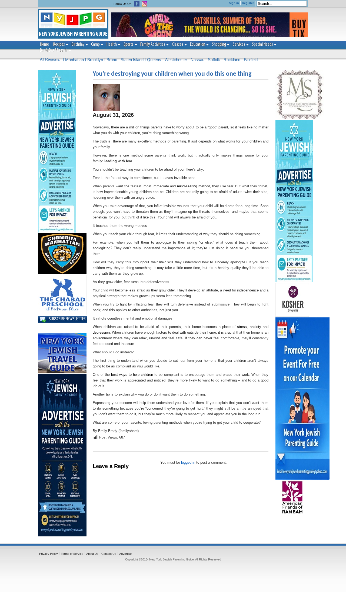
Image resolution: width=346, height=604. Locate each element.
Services (239, 44)
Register (248, 3)
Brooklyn (95, 59)
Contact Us (108, 553)
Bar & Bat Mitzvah (54, 50)
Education (197, 44)
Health (112, 44)
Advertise (125, 553)
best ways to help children (132, 375)
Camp (95, 44)
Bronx (112, 59)
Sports (129, 44)
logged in (188, 462)
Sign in (234, 3)
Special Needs (262, 44)
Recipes (59, 44)
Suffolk (214, 59)
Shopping (219, 44)
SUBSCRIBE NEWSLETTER (67, 319)
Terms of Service (72, 553)
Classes (177, 44)
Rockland (232, 59)
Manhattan (74, 59)
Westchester (176, 59)
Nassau (197, 59)
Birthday (78, 44)
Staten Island (132, 59)
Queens (154, 59)
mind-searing (187, 186)
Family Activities (152, 44)
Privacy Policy (48, 553)
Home (44, 44)
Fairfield (251, 59)
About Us (92, 553)
